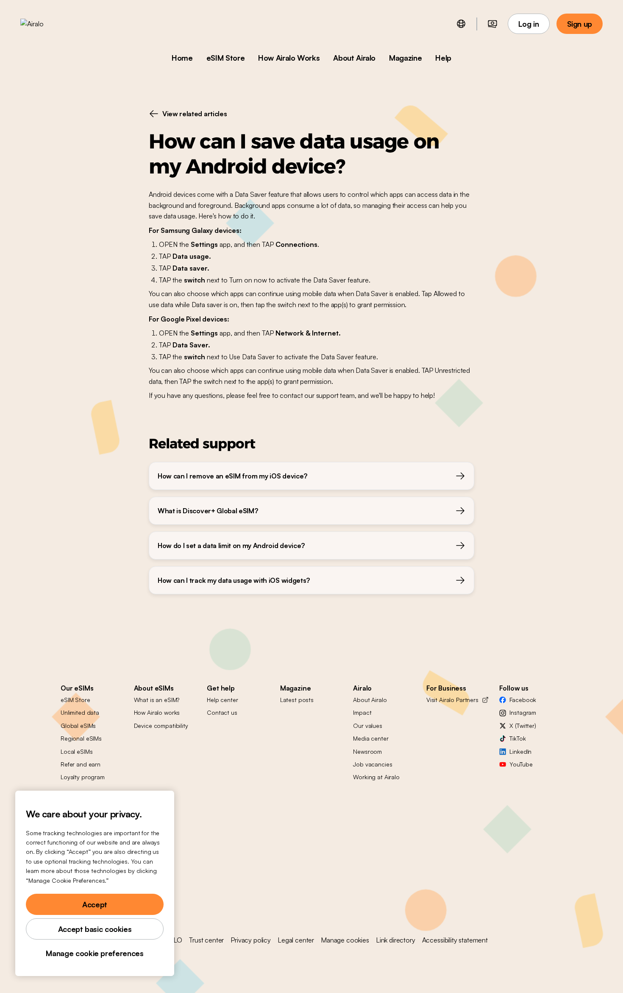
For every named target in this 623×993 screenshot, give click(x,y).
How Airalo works (157, 712)
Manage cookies (345, 940)
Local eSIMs (76, 751)
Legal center (296, 940)
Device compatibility (161, 725)
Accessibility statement (455, 940)
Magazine (405, 57)
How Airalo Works (289, 57)
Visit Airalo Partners (452, 699)
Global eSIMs (78, 725)
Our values (367, 725)
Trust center (206, 940)
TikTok (517, 738)
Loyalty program (83, 776)
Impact (362, 712)
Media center (370, 738)
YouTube (520, 764)
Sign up (579, 23)
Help (443, 57)
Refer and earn (80, 764)
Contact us (222, 712)
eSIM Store (225, 57)
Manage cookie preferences (94, 953)
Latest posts (297, 699)
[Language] (461, 24)
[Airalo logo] (45, 24)
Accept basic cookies (95, 929)
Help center (222, 699)
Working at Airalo (376, 776)
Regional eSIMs (81, 738)
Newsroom (367, 751)
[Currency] (492, 24)
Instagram (522, 712)
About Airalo (354, 57)
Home (182, 57)
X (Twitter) (522, 725)
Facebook (522, 699)
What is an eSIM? (157, 699)
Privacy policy (251, 940)
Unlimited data (80, 712)
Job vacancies (372, 764)
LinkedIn (520, 751)
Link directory (395, 940)
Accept (94, 904)
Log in (528, 23)
